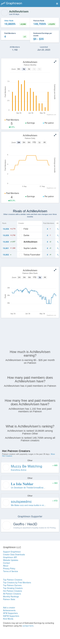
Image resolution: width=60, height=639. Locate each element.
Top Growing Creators (13, 588)
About (5, 565)
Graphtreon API (10, 557)
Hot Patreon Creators (12, 590)
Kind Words (8, 618)
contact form (27, 625)
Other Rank (8, 20)
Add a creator (9, 607)
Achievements (9, 610)
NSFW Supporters (11, 615)
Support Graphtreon (12, 551)
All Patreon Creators (12, 593)
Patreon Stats (9, 599)
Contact (6, 562)
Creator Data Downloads (14, 554)
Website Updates (10, 560)
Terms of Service (10, 571)
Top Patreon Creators (12, 579)
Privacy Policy (9, 568)
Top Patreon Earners (12, 585)
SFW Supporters (10, 613)
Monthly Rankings (11, 596)
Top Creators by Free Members (17, 582)
